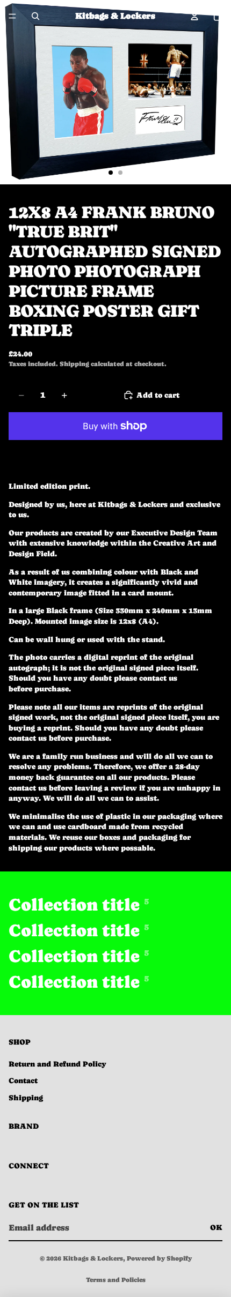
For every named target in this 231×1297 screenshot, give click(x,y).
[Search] (35, 16)
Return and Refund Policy (57, 1064)
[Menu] (12, 16)
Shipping (26, 1097)
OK (216, 1227)
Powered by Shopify (159, 1258)
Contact (23, 1080)
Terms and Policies (116, 1280)
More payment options (115, 450)
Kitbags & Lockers (93, 1258)
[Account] (194, 16)
